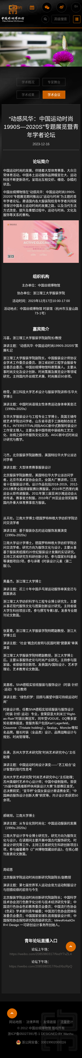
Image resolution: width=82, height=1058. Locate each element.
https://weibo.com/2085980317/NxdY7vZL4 (41, 954)
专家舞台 (54, 82)
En (76, 6)
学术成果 (28, 95)
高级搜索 (60, 19)
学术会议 (54, 95)
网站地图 (15, 1022)
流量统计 (66, 1022)
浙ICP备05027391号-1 (24, 1034)
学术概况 (28, 82)
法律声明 (32, 1022)
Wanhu (68, 1034)
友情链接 (49, 1022)
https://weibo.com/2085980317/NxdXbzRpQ (40, 966)
